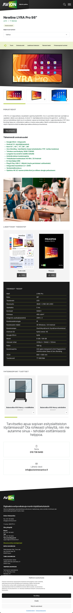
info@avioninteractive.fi (36, 470)
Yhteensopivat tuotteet (60, 45)
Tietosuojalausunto (41, 610)
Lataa (23, 275)
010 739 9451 (10, 532)
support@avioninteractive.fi (11, 539)
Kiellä (36, 601)
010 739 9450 (36, 452)
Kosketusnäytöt (9, 25)
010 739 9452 (10, 536)
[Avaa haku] (64, 4)
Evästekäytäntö (30, 610)
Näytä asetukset (36, 606)
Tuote (11, 45)
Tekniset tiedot (46, 45)
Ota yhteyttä (10, 131)
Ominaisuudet (20, 45)
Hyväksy (37, 596)
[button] (70, 578)
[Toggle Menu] (69, 4)
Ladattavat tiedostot (33, 45)
